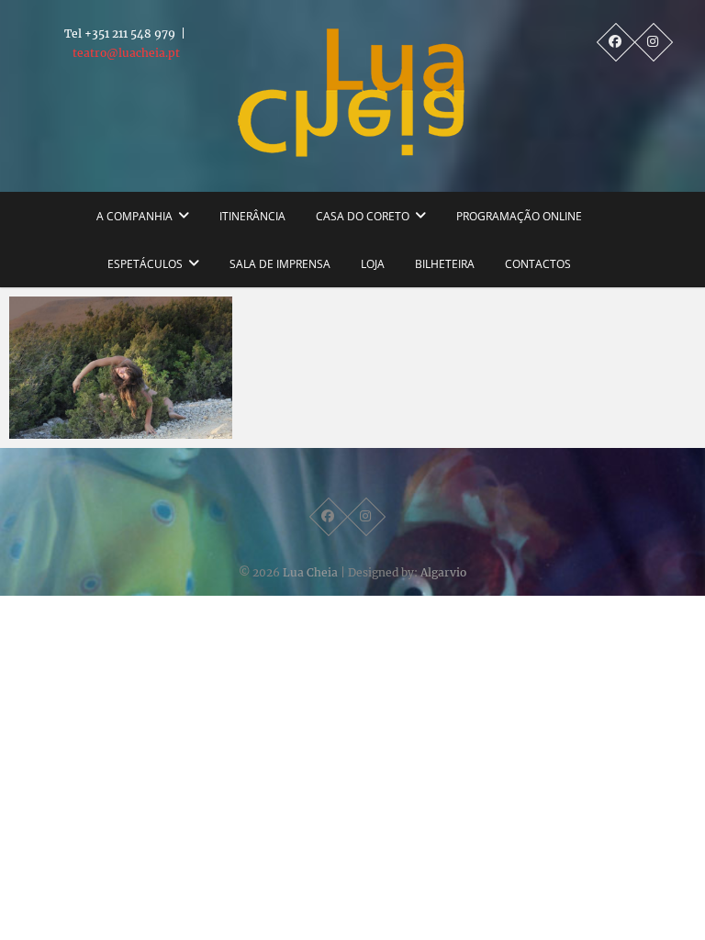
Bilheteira (445, 264)
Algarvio (443, 572)
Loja (373, 264)
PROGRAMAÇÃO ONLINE (519, 216)
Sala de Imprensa (279, 264)
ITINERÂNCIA (252, 216)
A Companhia (134, 216)
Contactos (538, 264)
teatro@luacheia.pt (126, 53)
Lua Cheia (310, 572)
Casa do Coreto (362, 216)
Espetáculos (145, 264)
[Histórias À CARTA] (120, 368)
